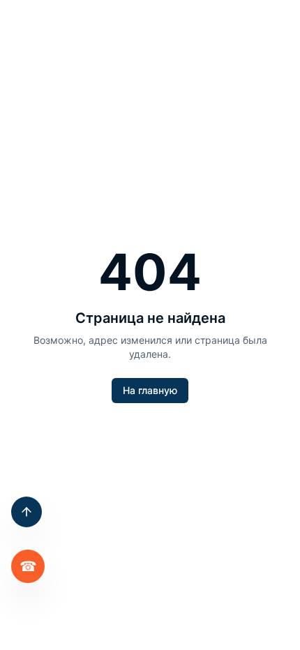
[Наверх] (26, 512)
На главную (150, 390)
